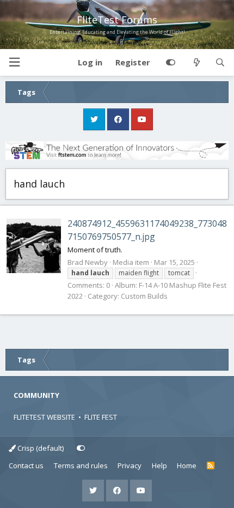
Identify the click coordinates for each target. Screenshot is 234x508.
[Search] (220, 63)
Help (159, 465)
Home (186, 465)
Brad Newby (87, 262)
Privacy (129, 465)
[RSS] (211, 466)
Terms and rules (81, 465)
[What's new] (196, 63)
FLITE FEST (100, 417)
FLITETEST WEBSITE (44, 417)
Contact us (26, 465)
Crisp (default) (40, 448)
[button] (14, 62)
